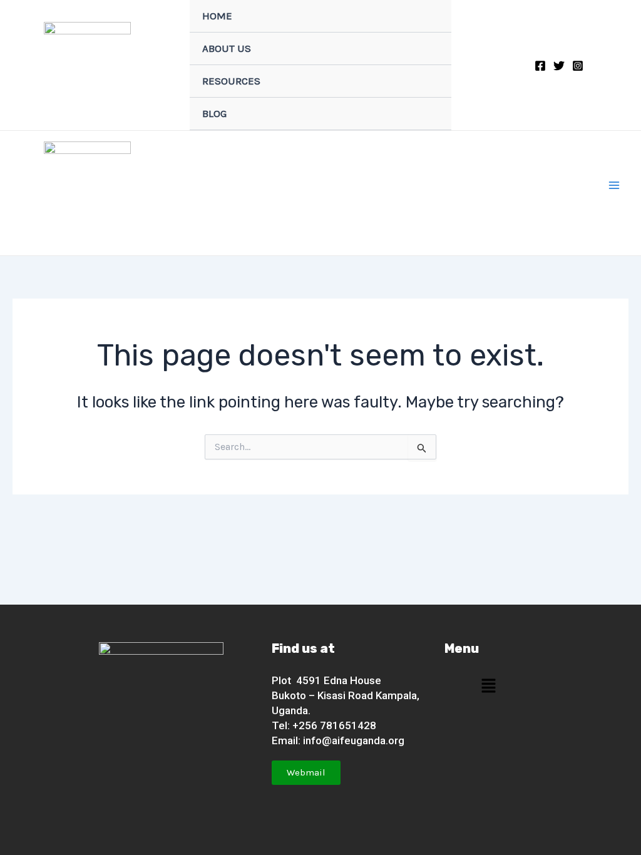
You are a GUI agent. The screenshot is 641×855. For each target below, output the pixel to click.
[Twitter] (559, 65)
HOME (217, 15)
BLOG (214, 113)
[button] (488, 686)
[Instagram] (577, 65)
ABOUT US (226, 48)
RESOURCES (231, 80)
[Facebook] (540, 65)
